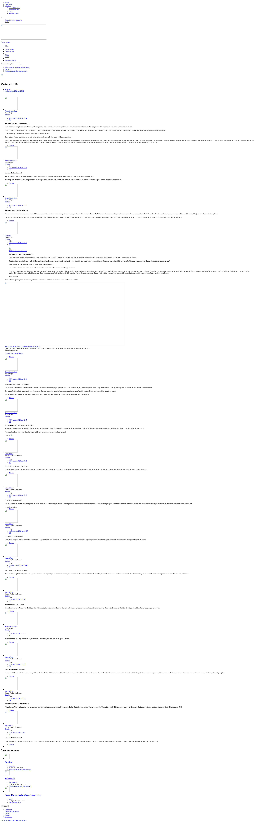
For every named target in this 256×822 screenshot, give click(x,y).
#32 (10, 169)
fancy (10, 799)
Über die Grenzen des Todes (14, 353)
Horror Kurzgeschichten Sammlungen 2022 (23, 795)
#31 (10, 120)
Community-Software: (14, 820)
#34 (10, 244)
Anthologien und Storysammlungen (20, 769)
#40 (10, 567)
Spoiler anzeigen (11, 507)
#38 (10, 497)
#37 (10, 463)
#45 (10, 734)
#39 (10, 533)
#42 (10, 635)
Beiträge (7, 114)
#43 (10, 666)
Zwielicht (8, 762)
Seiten (7, 55)
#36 (10, 422)
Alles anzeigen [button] (13, 276)
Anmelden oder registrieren (13, 20)
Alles (6, 46)
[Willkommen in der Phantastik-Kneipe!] (24, 39)
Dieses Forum (9, 51)
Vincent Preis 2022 (15, 802)
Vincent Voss (13, 782)
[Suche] (1, 41)
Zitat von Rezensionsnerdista (18, 251)
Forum (7, 57)
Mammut (11, 766)
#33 (10, 207)
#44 (10, 700)
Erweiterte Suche (10, 60)
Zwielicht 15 (10, 779)
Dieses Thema (9, 49)
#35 (10, 381)
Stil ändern (5, 806)
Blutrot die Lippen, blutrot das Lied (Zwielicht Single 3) (22, 346)
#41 (10, 601)
